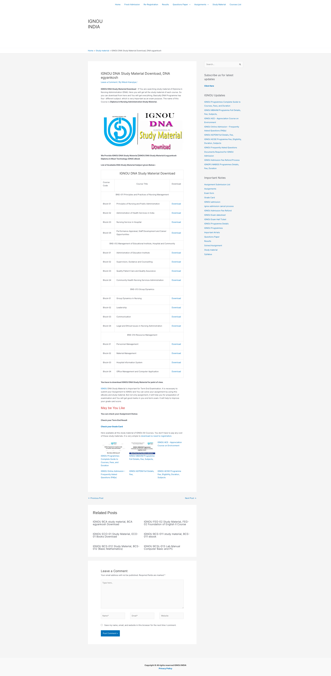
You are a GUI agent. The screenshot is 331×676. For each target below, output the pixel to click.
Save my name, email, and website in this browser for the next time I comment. (140, 625)
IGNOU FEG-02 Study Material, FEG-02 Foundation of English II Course (166, 523)
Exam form (209, 193)
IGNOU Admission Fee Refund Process (222, 160)
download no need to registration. (156, 436)
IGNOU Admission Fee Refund (218, 210)
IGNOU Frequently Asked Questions (220, 147)
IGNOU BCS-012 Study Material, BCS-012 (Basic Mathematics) (116, 547)
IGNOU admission (212, 202)
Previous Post (95, 498)
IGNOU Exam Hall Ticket (215, 219)
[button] (189, 4)
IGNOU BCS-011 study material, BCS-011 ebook (167, 535)
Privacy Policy (165, 668)
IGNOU (104, 388)
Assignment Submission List (217, 184)
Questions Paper (180, 4)
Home (118, 4)
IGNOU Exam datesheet (215, 215)
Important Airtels (212, 232)
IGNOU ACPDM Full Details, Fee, (219, 135)
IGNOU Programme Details (216, 223)
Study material (210, 250)
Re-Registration (151, 4)
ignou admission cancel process (219, 206)
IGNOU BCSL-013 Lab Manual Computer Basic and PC (162, 547)
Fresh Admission (132, 4)
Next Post (190, 498)
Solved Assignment (213, 245)
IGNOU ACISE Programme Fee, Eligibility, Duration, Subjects (169, 474)
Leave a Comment (109, 82)
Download (176, 204)
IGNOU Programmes (213, 228)
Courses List (235, 4)
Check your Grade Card (112, 426)
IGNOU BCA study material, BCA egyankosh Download (112, 523)
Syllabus (208, 254)
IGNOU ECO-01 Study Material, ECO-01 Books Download (115, 535)
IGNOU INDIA (95, 23)
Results (165, 4)
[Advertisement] (178, 28)
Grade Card (209, 197)
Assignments (200, 4)
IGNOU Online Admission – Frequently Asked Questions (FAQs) (113, 474)
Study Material (219, 4)
